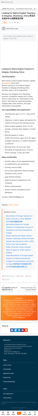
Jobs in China (13, 205)
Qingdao (7, 83)
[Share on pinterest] (22, 330)
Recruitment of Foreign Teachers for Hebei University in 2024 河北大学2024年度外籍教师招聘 (19, 219)
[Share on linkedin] (19, 330)
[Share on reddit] (26, 330)
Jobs (4, 22)
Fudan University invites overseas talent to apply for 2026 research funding (18, 250)
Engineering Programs (24, 9)
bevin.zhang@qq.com (14, 351)
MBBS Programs (8, 9)
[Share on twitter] (15, 330)
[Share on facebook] (12, 330)
